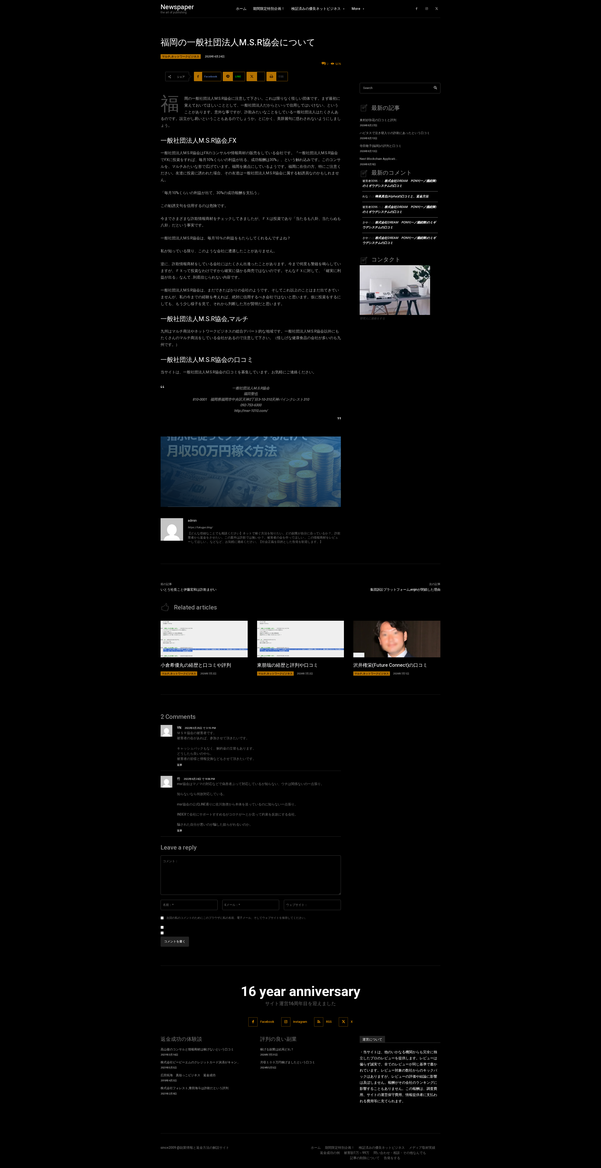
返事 (179, 764)
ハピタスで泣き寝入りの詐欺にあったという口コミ (395, 133)
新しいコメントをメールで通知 (186, 927)
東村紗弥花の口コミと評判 (378, 120)
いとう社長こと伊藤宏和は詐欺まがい (188, 589)
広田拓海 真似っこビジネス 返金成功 (188, 1075)
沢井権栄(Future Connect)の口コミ (390, 665)
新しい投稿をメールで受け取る (186, 933)
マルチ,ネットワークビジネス (180, 56)
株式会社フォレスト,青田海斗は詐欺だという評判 (194, 1088)
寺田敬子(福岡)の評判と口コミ (380, 146)
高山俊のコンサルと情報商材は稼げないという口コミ (197, 1049)
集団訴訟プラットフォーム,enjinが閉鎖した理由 (405, 589)
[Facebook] (416, 9)
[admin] (172, 531)
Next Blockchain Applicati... (378, 159)
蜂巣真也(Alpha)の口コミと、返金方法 (401, 196)
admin (192, 520)
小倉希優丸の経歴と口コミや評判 (196, 665)
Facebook (267, 1021)
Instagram (300, 1021)
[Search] (435, 88)
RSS (329, 1021)
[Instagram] (427, 9)
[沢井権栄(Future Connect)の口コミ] (396, 639)
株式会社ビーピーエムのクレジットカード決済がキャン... (200, 1062)
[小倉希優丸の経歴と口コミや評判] (204, 639)
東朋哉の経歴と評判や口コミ (287, 665)
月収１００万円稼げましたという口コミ (287, 1062)
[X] (436, 9)
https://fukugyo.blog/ (200, 527)
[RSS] (318, 1021)
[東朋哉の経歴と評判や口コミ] (300, 639)
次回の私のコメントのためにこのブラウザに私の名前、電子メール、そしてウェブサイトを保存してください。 (236, 918)
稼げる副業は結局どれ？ (277, 1049)
